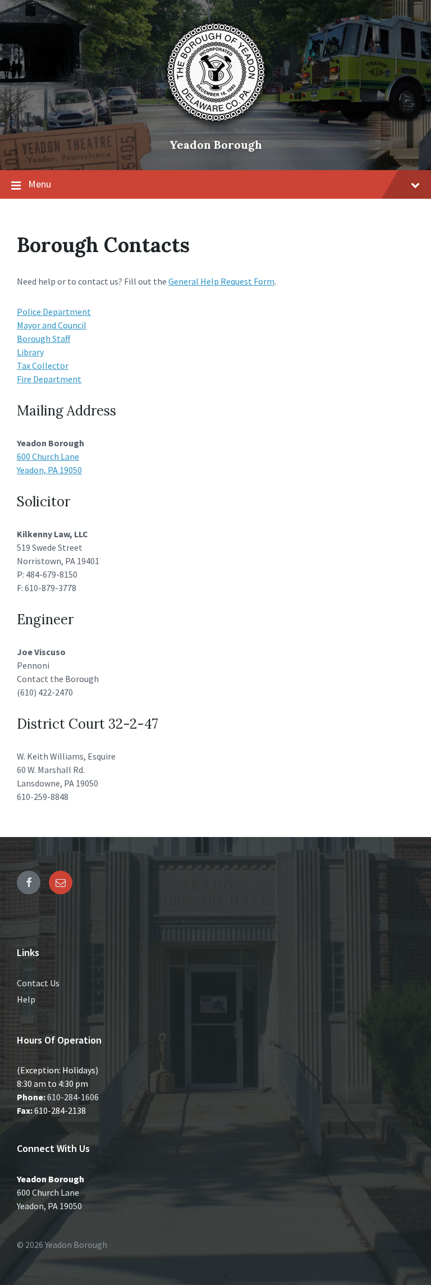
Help (26, 999)
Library (30, 352)
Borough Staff (43, 338)
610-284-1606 (73, 1097)
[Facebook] (28, 882)
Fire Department (49, 379)
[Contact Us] (60, 882)
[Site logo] (215, 125)
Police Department (54, 311)
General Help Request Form (221, 281)
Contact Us (38, 983)
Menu (39, 183)
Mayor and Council (51, 325)
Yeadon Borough (215, 145)
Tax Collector (42, 365)
